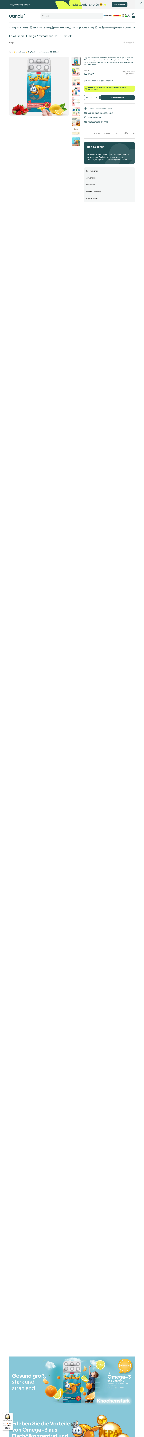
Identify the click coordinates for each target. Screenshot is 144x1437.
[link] (72, 697)
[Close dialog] (95, 674)
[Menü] (11, 1414)
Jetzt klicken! (72, 735)
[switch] (7, 1428)
